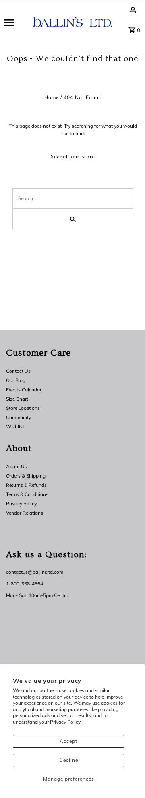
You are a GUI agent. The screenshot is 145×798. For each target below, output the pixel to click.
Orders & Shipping (26, 476)
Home (51, 97)
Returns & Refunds (26, 485)
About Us (16, 466)
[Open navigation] (15, 22)
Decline (68, 760)
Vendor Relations (24, 513)
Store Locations (23, 408)
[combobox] (73, 198)
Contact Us (18, 371)
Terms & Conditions (27, 494)
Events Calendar (23, 390)
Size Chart (17, 399)
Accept (68, 741)
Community (18, 417)
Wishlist (15, 427)
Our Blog (15, 380)
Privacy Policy (65, 722)
